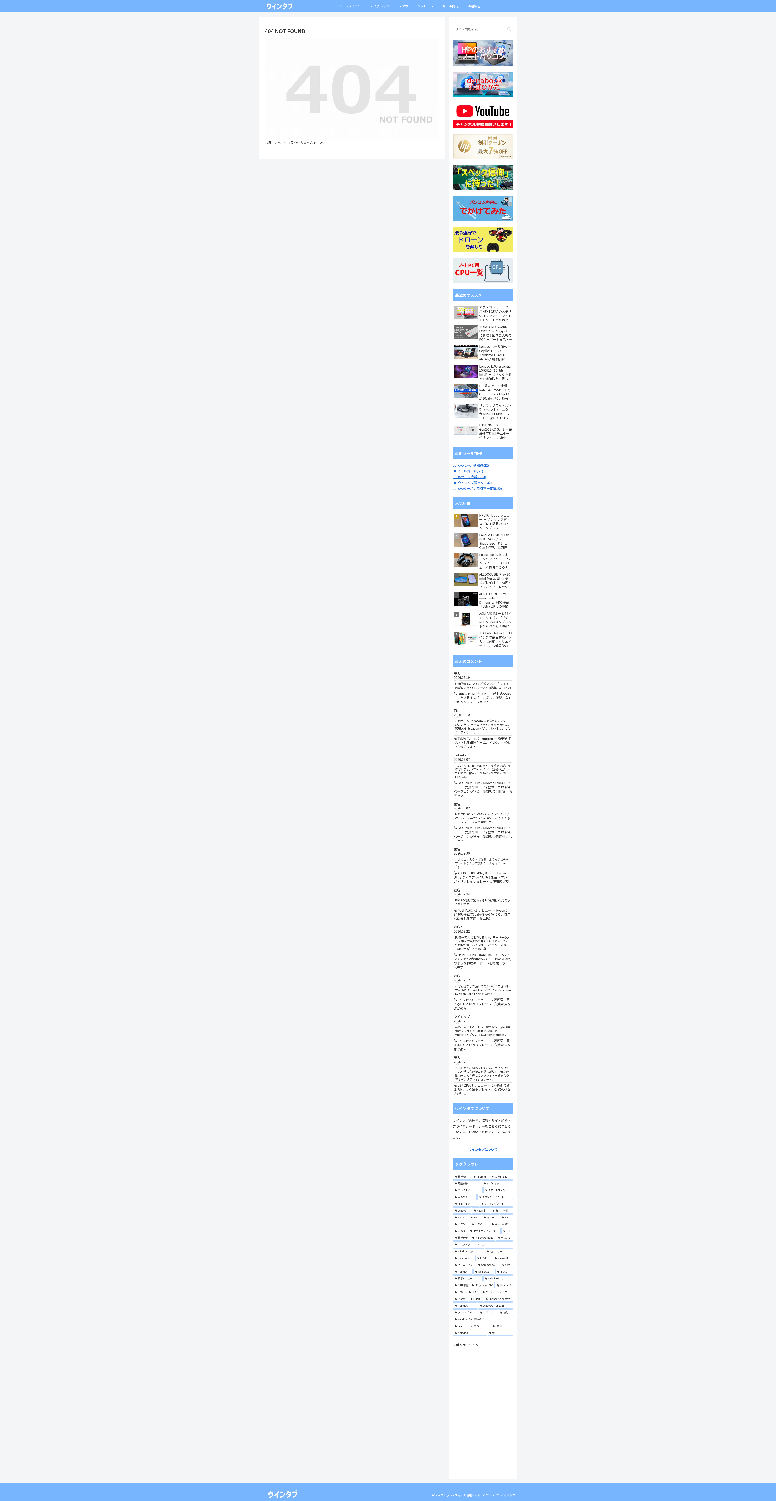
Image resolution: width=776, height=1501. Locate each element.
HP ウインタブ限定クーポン (473, 482)
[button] (509, 29)
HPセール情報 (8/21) (468, 471)
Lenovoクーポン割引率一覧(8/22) (477, 488)
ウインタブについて (483, 1149)
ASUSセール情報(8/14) (469, 476)
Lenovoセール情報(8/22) (471, 465)
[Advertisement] (483, 1408)
